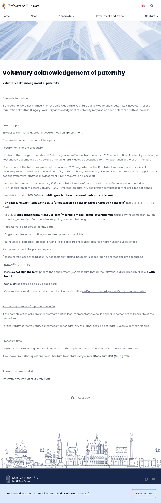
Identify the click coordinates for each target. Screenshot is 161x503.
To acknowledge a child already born (26, 378)
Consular (10, 284)
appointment (73, 132)
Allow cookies (144, 493)
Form (7, 264)
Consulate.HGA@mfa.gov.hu (112, 356)
